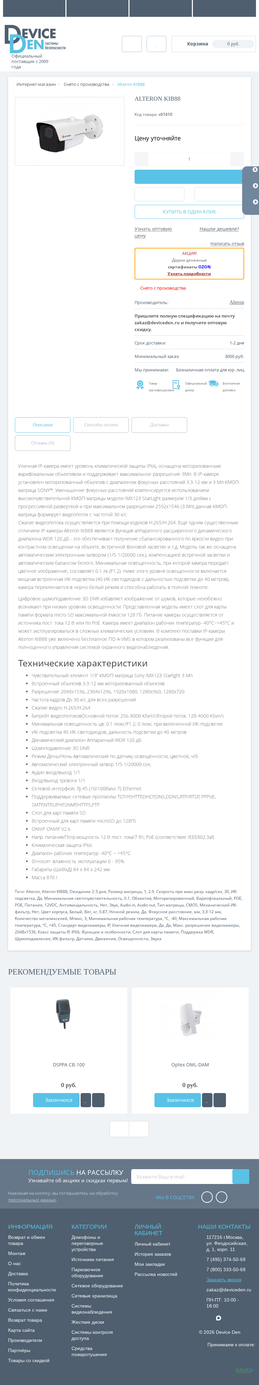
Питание (33, 905)
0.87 (103, 912)
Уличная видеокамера (134, 925)
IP (108, 925)
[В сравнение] (98, 1100)
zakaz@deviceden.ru (228, 1289)
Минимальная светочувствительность (83, 898)
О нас (14, 1263)
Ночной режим (124, 912)
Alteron (33, 891)
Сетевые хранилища (94, 1295)
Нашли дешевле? (219, 229)
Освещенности (133, 939)
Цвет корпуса (54, 912)
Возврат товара (25, 1320)
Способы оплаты (101, 424)
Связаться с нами (27, 1310)
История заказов (153, 1254)
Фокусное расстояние (170, 912)
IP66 (75, 932)
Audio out (146, 905)
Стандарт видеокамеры (81, 925)
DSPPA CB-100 (69, 1064)
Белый (75, 912)
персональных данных (32, 1200)
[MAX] (222, 1316)
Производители (25, 1340)
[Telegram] (209, 1318)
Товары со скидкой (29, 1360)
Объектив (141, 898)
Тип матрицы (170, 905)
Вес (87, 912)
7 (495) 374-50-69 (226, 1259)
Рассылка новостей (156, 1274)
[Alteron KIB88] (69, 131)
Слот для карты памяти (156, 932)
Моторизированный (173, 898)
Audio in (127, 905)
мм (197, 912)
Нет (103, 905)
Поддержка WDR (197, 932)
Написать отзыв (227, 243)
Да (39, 898)
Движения (105, 939)
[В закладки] (86, 1100)
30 (226, 891)
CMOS (192, 905)
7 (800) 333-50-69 (226, 1269)
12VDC (51, 905)
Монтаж (16, 1253)
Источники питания (92, 1259)
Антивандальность (78, 905)
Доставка (159, 424)
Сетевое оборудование (97, 1285)
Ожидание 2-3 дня (87, 891)
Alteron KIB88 (54, 891)
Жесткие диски (87, 1322)
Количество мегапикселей (41, 918)
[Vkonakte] (221, 1197)
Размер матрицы (125, 891)
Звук (113, 905)
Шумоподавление (33, 939)
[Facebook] (207, 1197)
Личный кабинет (152, 1244)
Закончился (58, 1100)
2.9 (151, 891)
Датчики (84, 939)
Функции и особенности (106, 932)
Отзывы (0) (42, 443)
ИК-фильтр (63, 939)
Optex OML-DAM (190, 1064)
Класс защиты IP (54, 932)
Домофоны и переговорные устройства (87, 1243)
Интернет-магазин (36, 84)
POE (237, 898)
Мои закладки (150, 1264)
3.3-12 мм (211, 912)
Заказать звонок (223, 1279)
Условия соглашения (31, 1299)
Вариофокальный (214, 898)
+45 (52, 925)
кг (95, 912)
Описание (43, 424)
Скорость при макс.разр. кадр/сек (189, 891)
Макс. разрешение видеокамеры (206, 925)
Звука (156, 939)
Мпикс (75, 918)
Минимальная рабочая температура (125, 918)
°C (166, 918)
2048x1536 (25, 932)
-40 (174, 918)
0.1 (127, 898)
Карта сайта (21, 1330)
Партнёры (19, 1350)
